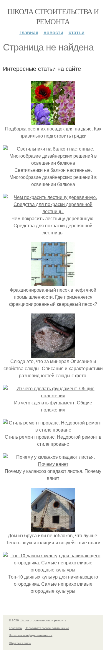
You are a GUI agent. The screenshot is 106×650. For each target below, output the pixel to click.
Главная (28, 32)
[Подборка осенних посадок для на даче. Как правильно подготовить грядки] (53, 121)
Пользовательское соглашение (47, 628)
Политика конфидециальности (30, 635)
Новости (53, 32)
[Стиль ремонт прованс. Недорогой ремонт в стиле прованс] (53, 429)
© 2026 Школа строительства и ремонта (38, 620)
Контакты (15, 628)
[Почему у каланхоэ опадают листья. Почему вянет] (53, 463)
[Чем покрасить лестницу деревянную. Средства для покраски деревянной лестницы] (53, 211)
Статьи (77, 32)
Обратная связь (20, 643)
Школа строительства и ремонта (53, 16)
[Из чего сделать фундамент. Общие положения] (53, 395)
